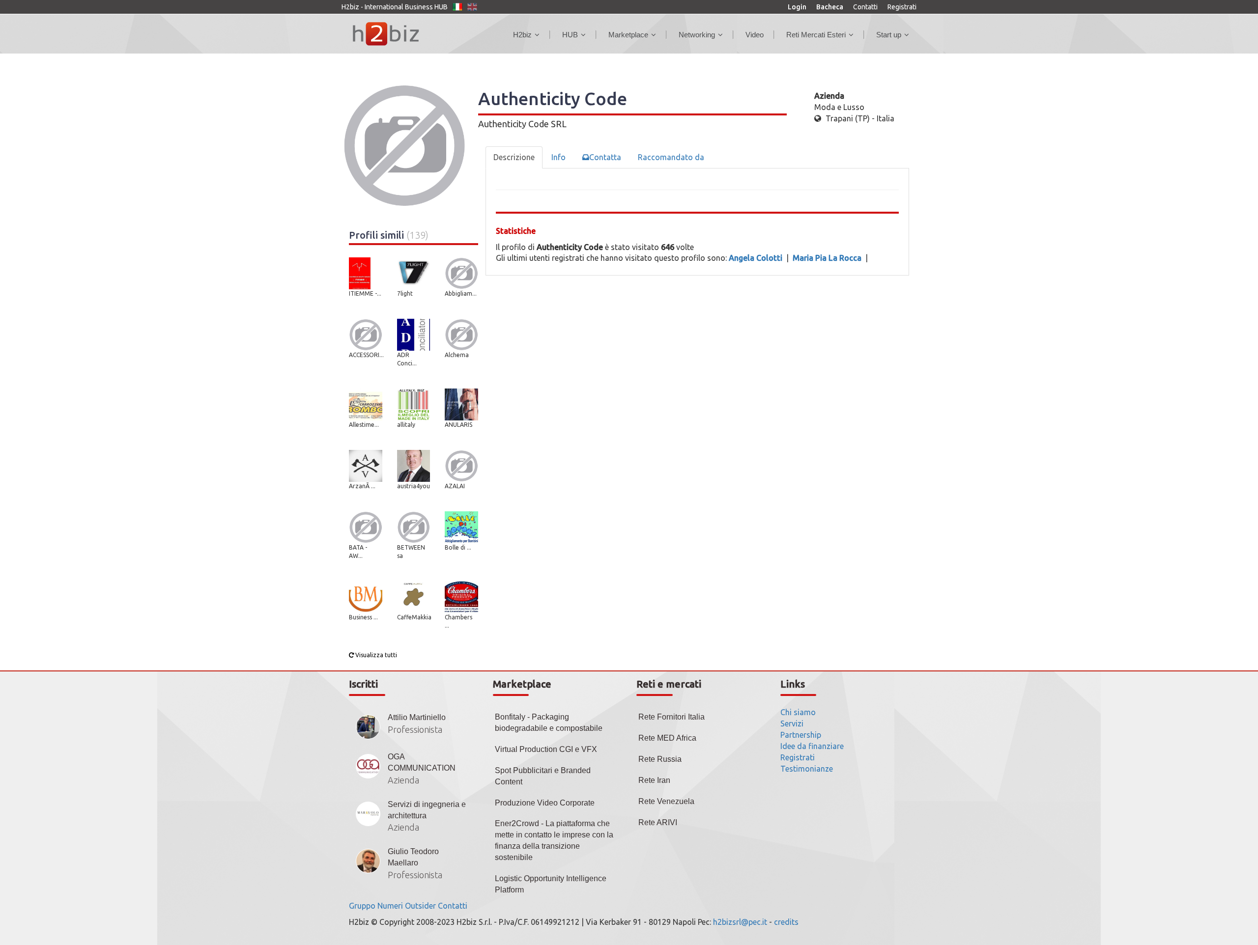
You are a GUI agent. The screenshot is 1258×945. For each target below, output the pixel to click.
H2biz (522, 34)
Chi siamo (798, 712)
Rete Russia (660, 759)
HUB (570, 34)
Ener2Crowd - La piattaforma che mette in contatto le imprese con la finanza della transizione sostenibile (554, 840)
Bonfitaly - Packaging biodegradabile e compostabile (548, 722)
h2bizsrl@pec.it (740, 921)
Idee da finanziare (812, 746)
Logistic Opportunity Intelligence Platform (550, 884)
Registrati (901, 7)
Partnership (800, 734)
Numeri (390, 905)
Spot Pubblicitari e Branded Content (543, 776)
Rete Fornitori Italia (671, 717)
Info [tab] (558, 157)
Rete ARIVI (657, 822)
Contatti (865, 7)
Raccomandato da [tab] (671, 157)
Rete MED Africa (667, 738)
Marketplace (628, 34)
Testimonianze (806, 768)
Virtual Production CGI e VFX (546, 749)
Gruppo (362, 905)
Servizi (791, 723)
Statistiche (516, 230)
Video (754, 34)
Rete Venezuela (666, 801)
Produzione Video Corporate (545, 803)
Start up (888, 34)
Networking (697, 34)
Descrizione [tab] (514, 157)
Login (797, 7)
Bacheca (829, 7)
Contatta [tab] (605, 157)
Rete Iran (654, 780)
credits (786, 921)
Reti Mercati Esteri (816, 34)
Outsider (420, 905)
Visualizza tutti (375, 655)
